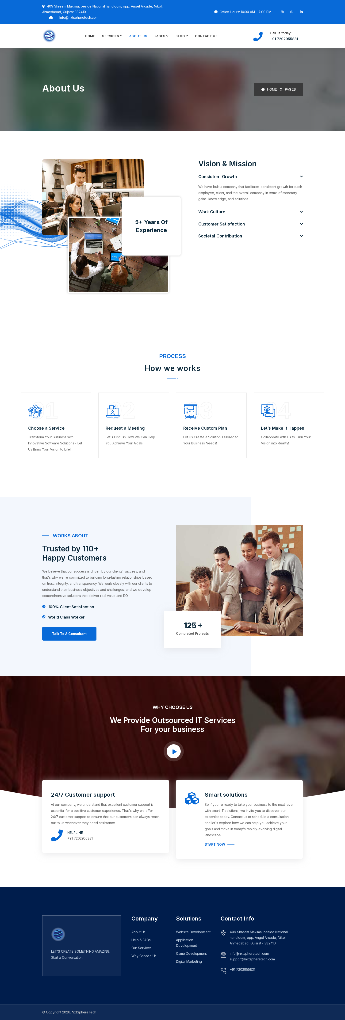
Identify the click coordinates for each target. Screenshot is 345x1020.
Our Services (141, 948)
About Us (138, 36)
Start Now (215, 844)
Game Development (191, 953)
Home (90, 36)
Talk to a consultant (69, 634)
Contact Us (206, 36)
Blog (180, 36)
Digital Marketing (189, 961)
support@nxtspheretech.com (252, 959)
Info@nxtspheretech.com (78, 17)
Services (110, 36)
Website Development (193, 932)
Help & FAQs (141, 940)
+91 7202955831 (284, 39)
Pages (159, 36)
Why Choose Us (144, 956)
